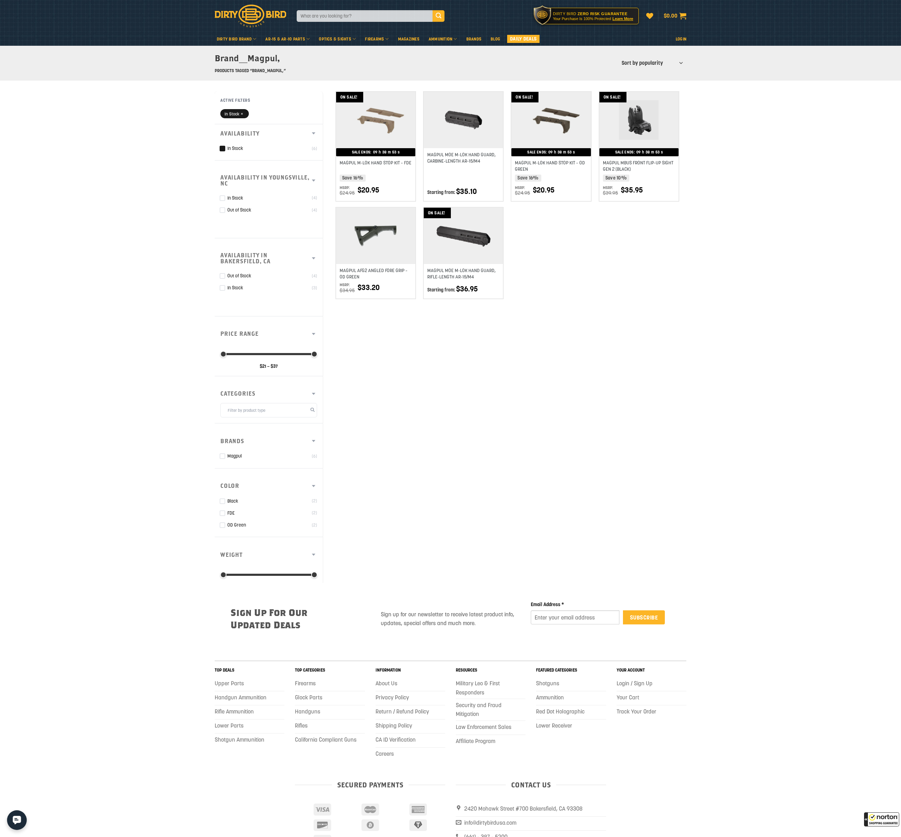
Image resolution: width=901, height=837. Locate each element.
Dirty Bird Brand (234, 39)
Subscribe (644, 617)
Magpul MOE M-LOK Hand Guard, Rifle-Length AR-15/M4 (461, 274)
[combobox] (365, 16)
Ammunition (440, 39)
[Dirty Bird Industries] (250, 16)
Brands (473, 39)
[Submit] (439, 16)
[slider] (223, 354)
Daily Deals (523, 39)
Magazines (409, 39)
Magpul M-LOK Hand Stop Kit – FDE (375, 163)
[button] (881, 819)
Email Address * (547, 604)
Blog (495, 39)
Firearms (374, 39)
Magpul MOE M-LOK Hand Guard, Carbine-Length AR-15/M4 (461, 158)
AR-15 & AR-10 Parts (285, 39)
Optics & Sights (335, 39)
